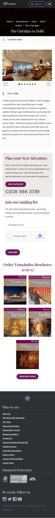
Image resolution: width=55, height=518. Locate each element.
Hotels (18, 25)
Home (9, 21)
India (34, 21)
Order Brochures (27, 376)
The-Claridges (32, 25)
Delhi (42, 21)
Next (48, 84)
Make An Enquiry (15, 184)
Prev (5, 84)
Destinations (22, 21)
